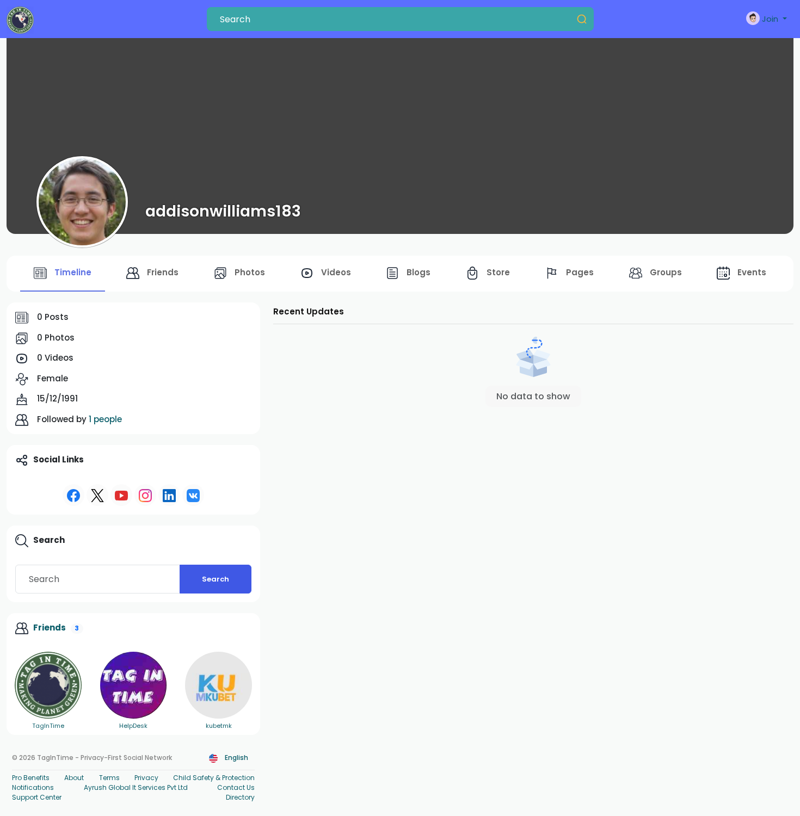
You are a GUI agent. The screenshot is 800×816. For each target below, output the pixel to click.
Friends (49, 627)
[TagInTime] (48, 685)
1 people (105, 419)
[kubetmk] (218, 685)
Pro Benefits (31, 777)
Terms (109, 777)
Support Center (36, 797)
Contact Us (236, 787)
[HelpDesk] (133, 685)
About (74, 777)
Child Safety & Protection (214, 777)
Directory (240, 797)
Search (215, 579)
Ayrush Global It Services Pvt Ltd (136, 787)
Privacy (146, 777)
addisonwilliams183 (223, 211)
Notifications (33, 787)
